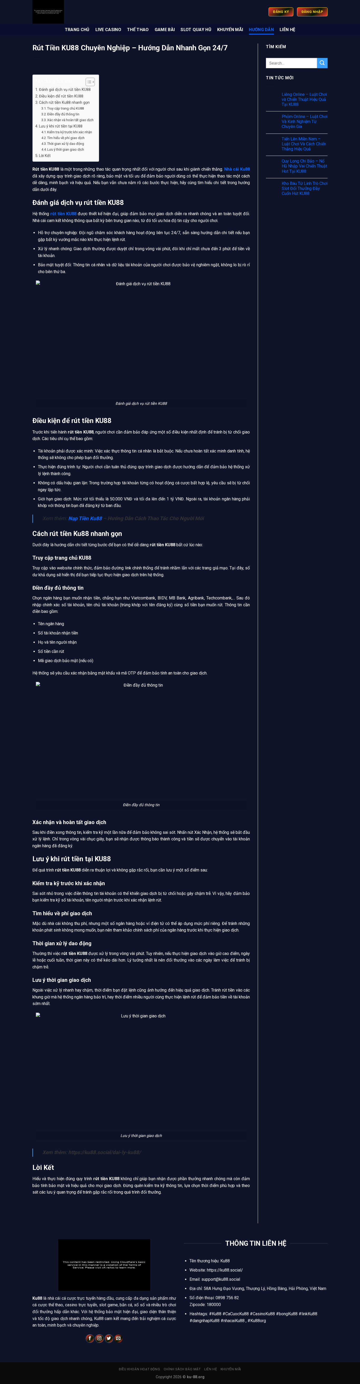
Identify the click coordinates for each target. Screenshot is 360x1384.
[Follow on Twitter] (109, 1338)
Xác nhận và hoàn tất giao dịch (70, 120)
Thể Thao (138, 29)
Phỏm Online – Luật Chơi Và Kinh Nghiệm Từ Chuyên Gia (304, 121)
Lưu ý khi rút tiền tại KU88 (60, 126)
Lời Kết (45, 156)
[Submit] (322, 63)
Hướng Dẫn (261, 29)
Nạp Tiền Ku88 (85, 518)
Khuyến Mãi (230, 29)
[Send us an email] (118, 1338)
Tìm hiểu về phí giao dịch (66, 138)
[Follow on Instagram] (99, 1338)
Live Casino (108, 29)
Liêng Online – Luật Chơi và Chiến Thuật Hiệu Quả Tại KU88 (304, 99)
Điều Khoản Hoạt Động (139, 1369)
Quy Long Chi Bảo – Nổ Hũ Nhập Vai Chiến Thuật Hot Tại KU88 (304, 166)
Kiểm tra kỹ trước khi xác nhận (69, 132)
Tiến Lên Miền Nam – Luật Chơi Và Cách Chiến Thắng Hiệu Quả (304, 143)
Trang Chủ (77, 29)
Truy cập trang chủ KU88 (65, 108)
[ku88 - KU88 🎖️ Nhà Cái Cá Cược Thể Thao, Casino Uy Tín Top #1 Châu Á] (97, 12)
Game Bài (165, 29)
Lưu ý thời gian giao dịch (65, 149)
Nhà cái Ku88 (237, 169)
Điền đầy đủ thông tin (63, 114)
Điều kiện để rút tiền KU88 (61, 96)
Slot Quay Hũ (196, 29)
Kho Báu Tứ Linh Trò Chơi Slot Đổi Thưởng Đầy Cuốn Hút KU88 (305, 188)
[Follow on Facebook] (90, 1338)
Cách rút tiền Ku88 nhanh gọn (64, 102)
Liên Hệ (287, 29)
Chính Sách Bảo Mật (182, 1369)
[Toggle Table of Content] (88, 81)
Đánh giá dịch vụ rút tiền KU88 (65, 89)
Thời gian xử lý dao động (65, 144)
